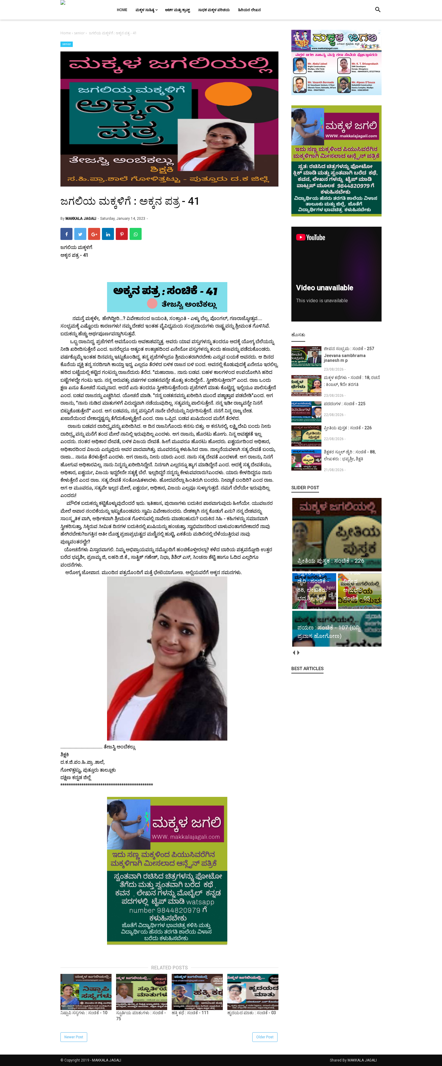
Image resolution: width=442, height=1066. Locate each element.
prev (293, 653)
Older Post (265, 1037)
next (298, 653)
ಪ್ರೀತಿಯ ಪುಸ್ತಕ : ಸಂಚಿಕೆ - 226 (348, 427)
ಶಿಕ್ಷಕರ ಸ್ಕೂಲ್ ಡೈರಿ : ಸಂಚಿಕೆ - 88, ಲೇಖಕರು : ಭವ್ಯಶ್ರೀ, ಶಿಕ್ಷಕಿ (350, 455)
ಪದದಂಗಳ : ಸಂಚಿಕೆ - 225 (344, 403)
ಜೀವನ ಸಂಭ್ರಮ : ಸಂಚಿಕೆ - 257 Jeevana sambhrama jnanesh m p (349, 354)
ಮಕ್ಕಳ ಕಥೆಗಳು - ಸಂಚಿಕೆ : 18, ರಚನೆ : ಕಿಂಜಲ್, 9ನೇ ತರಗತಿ (352, 381)
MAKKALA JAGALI (106, 1060)
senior (66, 44)
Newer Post (73, 1037)
